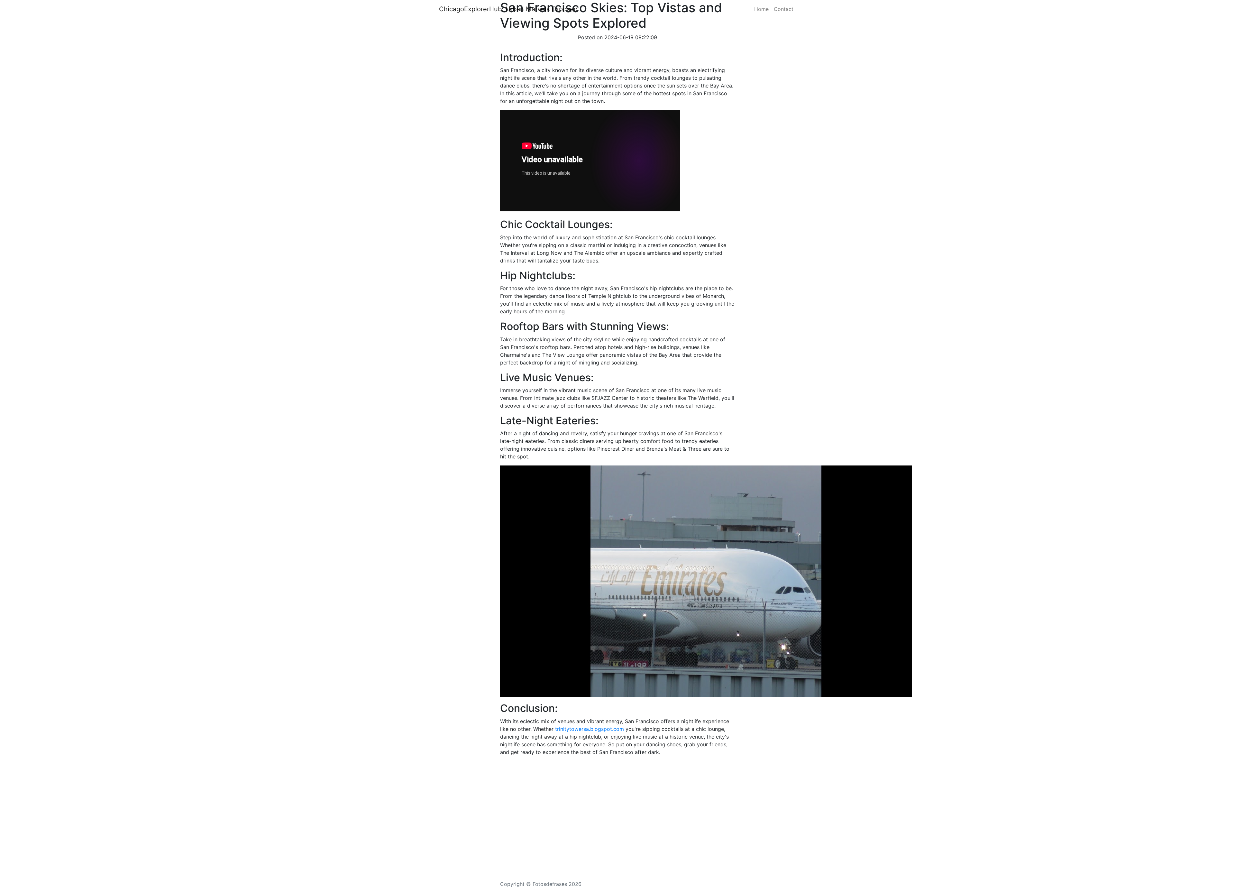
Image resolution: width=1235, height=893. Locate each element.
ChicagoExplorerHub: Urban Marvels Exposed (508, 9)
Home (761, 9)
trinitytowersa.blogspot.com (589, 729)
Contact (783, 9)
